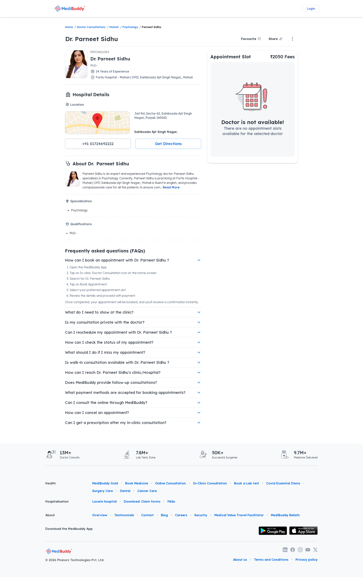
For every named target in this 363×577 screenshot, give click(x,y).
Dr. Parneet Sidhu (91, 39)
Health (50, 483)
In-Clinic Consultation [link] (210, 483)
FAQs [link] (171, 501)
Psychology (130, 27)
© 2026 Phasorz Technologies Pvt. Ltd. (74, 560)
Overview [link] (99, 515)
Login (311, 8)
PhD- (94, 65)
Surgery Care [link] (102, 491)
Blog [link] (164, 515)
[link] (70, 8)
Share (273, 39)
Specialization (81, 201)
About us (240, 559)
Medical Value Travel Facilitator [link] (239, 515)
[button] (98, 144)
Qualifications (81, 224)
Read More (171, 187)
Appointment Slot (230, 56)
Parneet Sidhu (151, 27)
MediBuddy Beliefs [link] (285, 515)
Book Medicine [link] (136, 483)
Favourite (248, 39)
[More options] (292, 38)
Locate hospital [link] (104, 501)
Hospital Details (91, 94)
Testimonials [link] (124, 515)
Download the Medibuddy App (69, 529)
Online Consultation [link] (170, 483)
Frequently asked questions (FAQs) (105, 251)
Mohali (114, 27)
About (50, 515)
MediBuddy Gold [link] (105, 483)
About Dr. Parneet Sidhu (101, 163)
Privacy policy (307, 559)
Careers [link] (181, 515)
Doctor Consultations (91, 27)
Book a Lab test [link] (246, 483)
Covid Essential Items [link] (283, 483)
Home (69, 27)
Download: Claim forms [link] (142, 501)
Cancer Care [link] (147, 491)
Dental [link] (125, 491)
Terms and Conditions (271, 559)
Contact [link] (147, 515)
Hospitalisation (57, 501)
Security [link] (200, 515)
